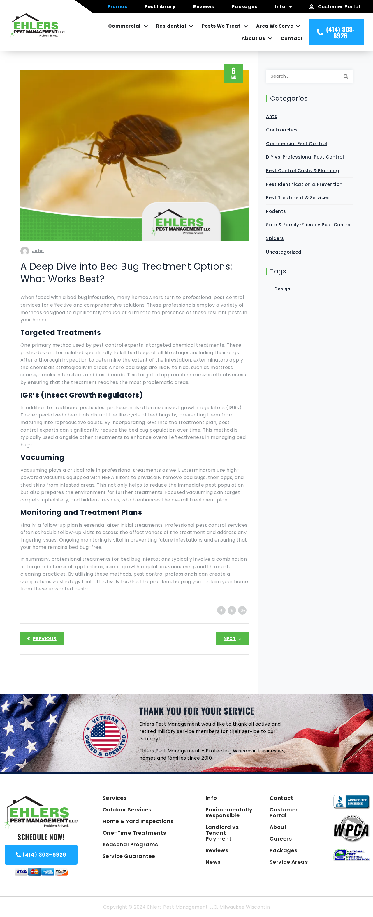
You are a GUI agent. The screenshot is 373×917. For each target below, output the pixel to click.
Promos (117, 6)
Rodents (276, 211)
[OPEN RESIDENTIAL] (190, 26)
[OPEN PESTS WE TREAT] (245, 26)
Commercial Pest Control (296, 143)
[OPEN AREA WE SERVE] (297, 26)
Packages (245, 6)
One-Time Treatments (134, 832)
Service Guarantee (129, 856)
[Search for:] (309, 76)
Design (282, 289)
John (38, 251)
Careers (281, 838)
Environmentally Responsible (226, 812)
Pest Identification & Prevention (304, 184)
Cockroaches (282, 130)
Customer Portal (284, 812)
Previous (45, 638)
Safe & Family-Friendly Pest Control (309, 225)
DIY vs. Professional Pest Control (305, 157)
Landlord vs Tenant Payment (222, 832)
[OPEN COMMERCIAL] (145, 26)
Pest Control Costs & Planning (302, 171)
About (278, 827)
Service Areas (289, 862)
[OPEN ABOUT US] (269, 38)
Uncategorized (283, 252)
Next (230, 638)
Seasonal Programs (130, 844)
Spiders (275, 238)
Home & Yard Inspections (138, 821)
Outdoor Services (127, 809)
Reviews (203, 6)
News (213, 862)
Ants (271, 116)
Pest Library (160, 6)
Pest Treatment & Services (298, 198)
